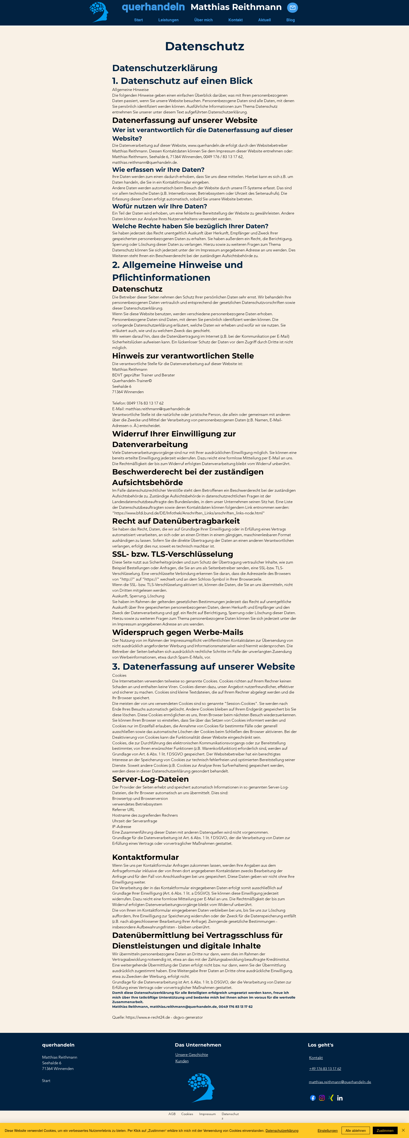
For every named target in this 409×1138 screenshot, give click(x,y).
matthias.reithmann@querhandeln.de (144, 162)
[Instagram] (322, 1098)
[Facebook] (313, 1098)
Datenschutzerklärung (282, 1130)
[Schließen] (403, 1130)
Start (46, 1080)
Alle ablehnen (356, 1130)
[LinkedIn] (340, 1098)
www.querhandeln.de (206, 145)
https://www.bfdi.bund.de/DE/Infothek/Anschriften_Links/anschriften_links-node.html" (189, 513)
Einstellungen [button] (328, 1130)
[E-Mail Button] (292, 8)
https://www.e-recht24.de (148, 1017)
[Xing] (331, 1098)
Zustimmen (385, 1130)
